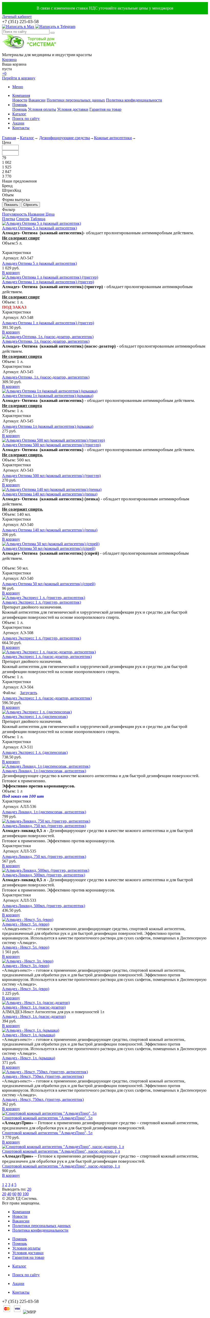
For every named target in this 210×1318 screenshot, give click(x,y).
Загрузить (28, 693)
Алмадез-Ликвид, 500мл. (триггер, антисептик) (43, 875)
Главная (9, 138)
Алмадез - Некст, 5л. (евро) (25, 924)
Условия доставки (72, 109)
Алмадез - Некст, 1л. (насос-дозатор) (34, 1007)
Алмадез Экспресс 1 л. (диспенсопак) (35, 716)
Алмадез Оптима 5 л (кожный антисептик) (39, 228)
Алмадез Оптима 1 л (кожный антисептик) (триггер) (48, 282)
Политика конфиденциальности (134, 100)
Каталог (19, 114)
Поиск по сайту (26, 118)
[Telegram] (55, 26)
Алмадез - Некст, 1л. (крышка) (28, 1035)
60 (14, 1194)
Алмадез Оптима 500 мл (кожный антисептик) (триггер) (51, 445)
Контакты (20, 128)
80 (19, 1194)
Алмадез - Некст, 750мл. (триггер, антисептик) (43, 1076)
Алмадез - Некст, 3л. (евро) (25, 966)
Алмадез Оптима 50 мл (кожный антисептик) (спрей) (48, 548)
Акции (18, 123)
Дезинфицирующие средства (64, 138)
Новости (19, 100)
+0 (4, 73)
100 (26, 1194)
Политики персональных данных (76, 100)
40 (9, 1194)
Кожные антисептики (113, 138)
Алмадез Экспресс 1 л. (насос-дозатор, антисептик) (47, 656)
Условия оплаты (42, 109)
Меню (17, 87)
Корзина (9, 59)
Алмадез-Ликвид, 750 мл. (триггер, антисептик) (44, 826)
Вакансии (37, 100)
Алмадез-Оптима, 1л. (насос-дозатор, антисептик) (45, 341)
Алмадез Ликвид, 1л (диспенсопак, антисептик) (44, 771)
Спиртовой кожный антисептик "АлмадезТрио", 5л (47, 1118)
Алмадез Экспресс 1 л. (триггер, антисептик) (41, 602)
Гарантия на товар (105, 109)
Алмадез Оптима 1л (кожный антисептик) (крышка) (47, 395)
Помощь (19, 105)
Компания (21, 95)
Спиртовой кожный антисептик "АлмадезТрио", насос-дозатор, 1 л (61, 1151)
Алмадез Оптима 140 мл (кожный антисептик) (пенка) (49, 494)
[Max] (18, 26)
